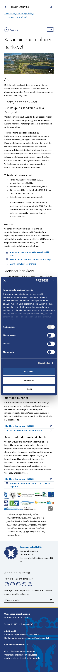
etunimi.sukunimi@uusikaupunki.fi (33, 637)
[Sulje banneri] (54, 280)
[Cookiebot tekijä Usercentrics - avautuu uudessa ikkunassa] (36, 280)
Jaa (50, 29)
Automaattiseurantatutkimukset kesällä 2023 (29, 254)
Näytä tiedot (44, 363)
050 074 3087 (26, 554)
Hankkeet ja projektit (17, 17)
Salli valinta (29, 380)
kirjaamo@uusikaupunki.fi (25, 634)
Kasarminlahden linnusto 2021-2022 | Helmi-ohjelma (30, 485)
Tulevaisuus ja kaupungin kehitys (19, 13)
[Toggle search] (51, 7)
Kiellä (29, 389)
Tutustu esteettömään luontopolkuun (23, 430)
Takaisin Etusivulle (19, 7)
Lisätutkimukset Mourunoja (23, 263)
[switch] (51, 335)
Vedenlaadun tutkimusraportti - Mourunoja (30, 259)
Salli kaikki (29, 371)
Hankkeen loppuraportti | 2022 (19, 426)
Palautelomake (12, 600)
